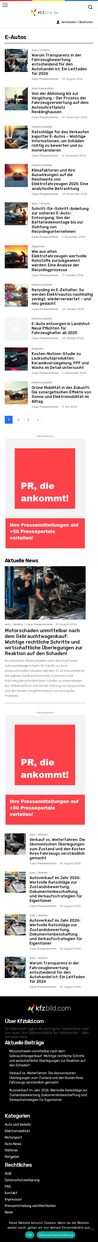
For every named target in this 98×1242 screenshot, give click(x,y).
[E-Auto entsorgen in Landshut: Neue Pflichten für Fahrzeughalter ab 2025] (16, 329)
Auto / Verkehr (41, 50)
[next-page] (38, 420)
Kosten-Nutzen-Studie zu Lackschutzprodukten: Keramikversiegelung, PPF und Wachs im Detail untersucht (60, 360)
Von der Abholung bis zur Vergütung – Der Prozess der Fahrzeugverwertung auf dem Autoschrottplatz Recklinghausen (60, 102)
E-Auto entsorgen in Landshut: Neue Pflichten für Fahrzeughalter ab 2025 (61, 328)
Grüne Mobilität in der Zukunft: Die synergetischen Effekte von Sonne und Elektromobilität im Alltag (61, 394)
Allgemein (38, 246)
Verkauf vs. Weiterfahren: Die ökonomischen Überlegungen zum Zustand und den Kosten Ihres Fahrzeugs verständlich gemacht (57, 848)
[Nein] (92, 1229)
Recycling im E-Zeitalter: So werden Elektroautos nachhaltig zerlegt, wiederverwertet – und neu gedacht (62, 297)
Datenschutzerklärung (56, 1235)
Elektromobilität (42, 127)
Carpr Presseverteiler (45, 79)
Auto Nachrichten (43, 88)
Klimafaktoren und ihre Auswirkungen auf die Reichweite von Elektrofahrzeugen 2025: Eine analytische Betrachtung (60, 179)
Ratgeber (38, 348)
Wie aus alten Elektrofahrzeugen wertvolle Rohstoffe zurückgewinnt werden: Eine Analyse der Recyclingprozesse (59, 260)
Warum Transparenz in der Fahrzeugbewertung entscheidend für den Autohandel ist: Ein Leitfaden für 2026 (59, 64)
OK (29, 1235)
